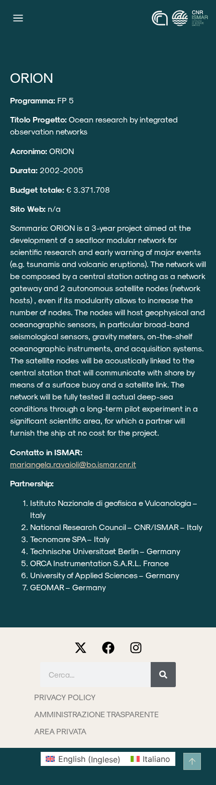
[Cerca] (163, 674)
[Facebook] (108, 648)
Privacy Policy (64, 697)
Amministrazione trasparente (96, 714)
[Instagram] (135, 648)
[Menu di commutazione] (18, 18)
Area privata (60, 731)
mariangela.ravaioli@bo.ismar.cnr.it (73, 464)
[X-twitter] (80, 648)
